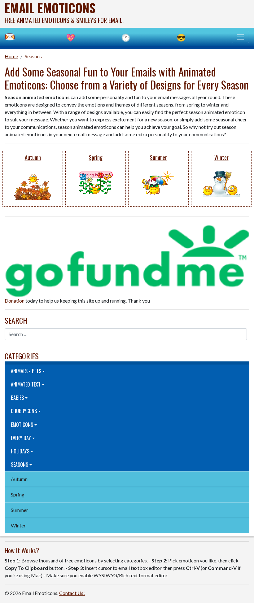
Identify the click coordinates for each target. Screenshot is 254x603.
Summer (19, 510)
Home (11, 56)
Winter (18, 525)
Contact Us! (72, 593)
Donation (14, 301)
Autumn (19, 479)
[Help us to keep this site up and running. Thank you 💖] (127, 260)
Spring (17, 494)
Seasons (33, 56)
